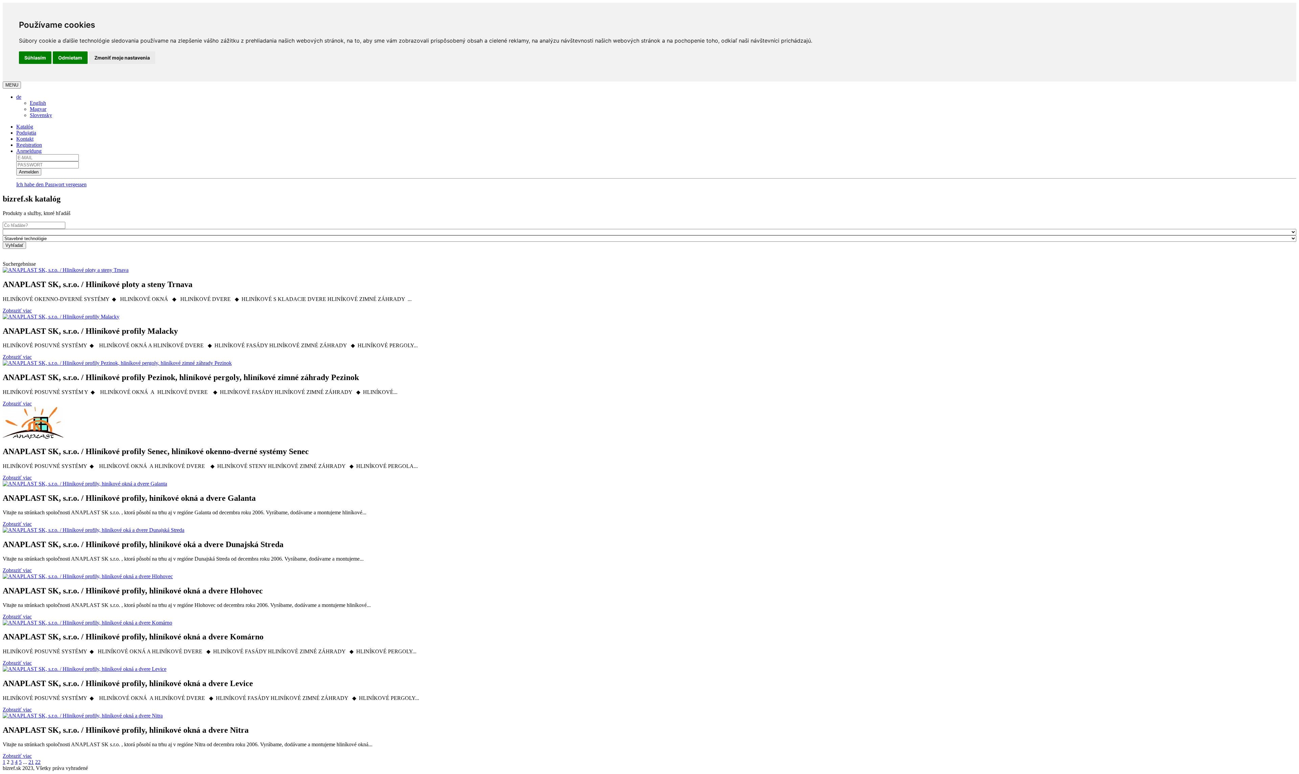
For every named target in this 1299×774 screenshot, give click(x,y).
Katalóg (24, 127)
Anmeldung (29, 151)
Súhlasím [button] (35, 58)
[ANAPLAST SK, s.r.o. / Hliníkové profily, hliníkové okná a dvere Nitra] (83, 716)
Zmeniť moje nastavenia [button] (122, 58)
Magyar (38, 109)
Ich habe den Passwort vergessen (51, 184)
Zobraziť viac (17, 310)
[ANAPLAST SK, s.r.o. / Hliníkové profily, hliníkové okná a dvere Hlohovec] (88, 576)
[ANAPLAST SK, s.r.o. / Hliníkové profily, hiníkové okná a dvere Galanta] (85, 484)
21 (31, 762)
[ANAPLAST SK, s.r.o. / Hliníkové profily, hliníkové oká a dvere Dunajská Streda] (93, 530)
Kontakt (24, 139)
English (38, 103)
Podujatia (26, 133)
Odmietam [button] (70, 58)
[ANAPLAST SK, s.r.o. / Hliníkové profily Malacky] (61, 317)
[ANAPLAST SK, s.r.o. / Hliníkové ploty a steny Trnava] (66, 270)
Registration (29, 145)
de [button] (18, 97)
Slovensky (41, 115)
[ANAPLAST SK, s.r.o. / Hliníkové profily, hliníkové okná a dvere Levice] (84, 669)
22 (38, 762)
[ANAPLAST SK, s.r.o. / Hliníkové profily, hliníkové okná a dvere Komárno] (87, 623)
